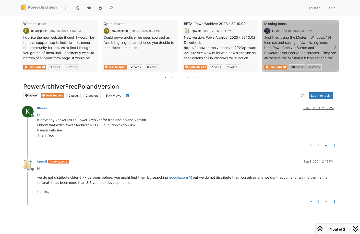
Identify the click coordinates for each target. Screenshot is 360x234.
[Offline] (29, 165)
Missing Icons (275, 24)
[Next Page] (335, 46)
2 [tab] (172, 77)
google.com (178, 177)
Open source (114, 24)
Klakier (42, 108)
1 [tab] (165, 77)
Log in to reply (321, 95)
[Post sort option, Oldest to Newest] (303, 95)
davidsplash (39, 31)
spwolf (196, 31)
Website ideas (34, 24)
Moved (32, 95)
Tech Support (36, 67)
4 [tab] (187, 77)
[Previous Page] (25, 46)
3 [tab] (180, 77)
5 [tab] (194, 77)
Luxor (276, 31)
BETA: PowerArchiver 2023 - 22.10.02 (215, 24)
